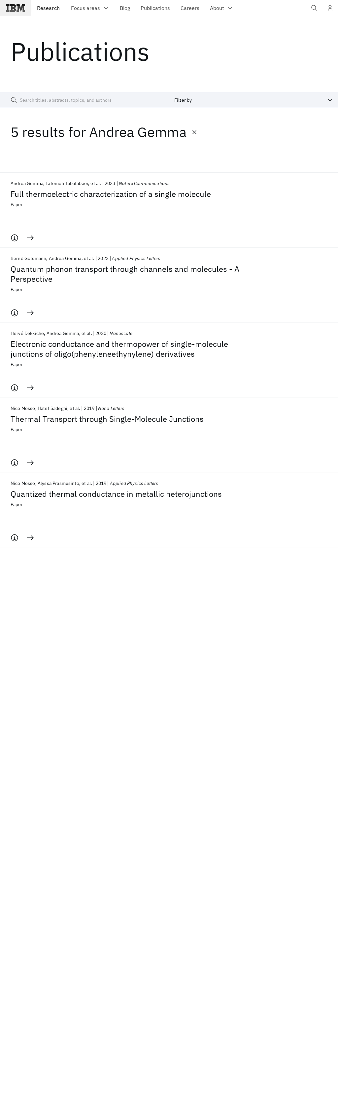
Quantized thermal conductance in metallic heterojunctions (116, 494)
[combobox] (253, 100)
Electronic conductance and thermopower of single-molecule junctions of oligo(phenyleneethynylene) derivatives (119, 349)
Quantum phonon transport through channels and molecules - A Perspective (125, 274)
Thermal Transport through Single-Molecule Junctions (107, 419)
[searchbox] (84, 100)
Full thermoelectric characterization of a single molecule (111, 194)
